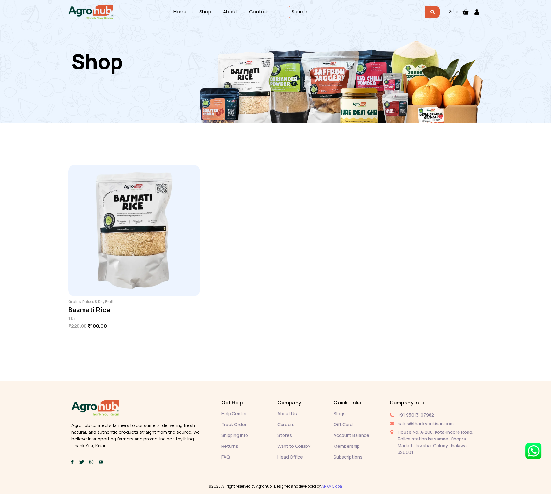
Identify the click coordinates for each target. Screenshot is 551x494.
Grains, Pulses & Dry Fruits (91, 301)
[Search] (433, 12)
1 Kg (72, 319)
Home (180, 11)
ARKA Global (332, 486)
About (230, 11)
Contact (259, 11)
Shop (205, 11)
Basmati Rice (89, 309)
